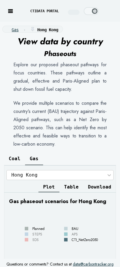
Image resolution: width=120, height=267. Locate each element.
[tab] (14, 158)
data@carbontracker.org (93, 264)
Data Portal (44, 11)
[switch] (91, 11)
